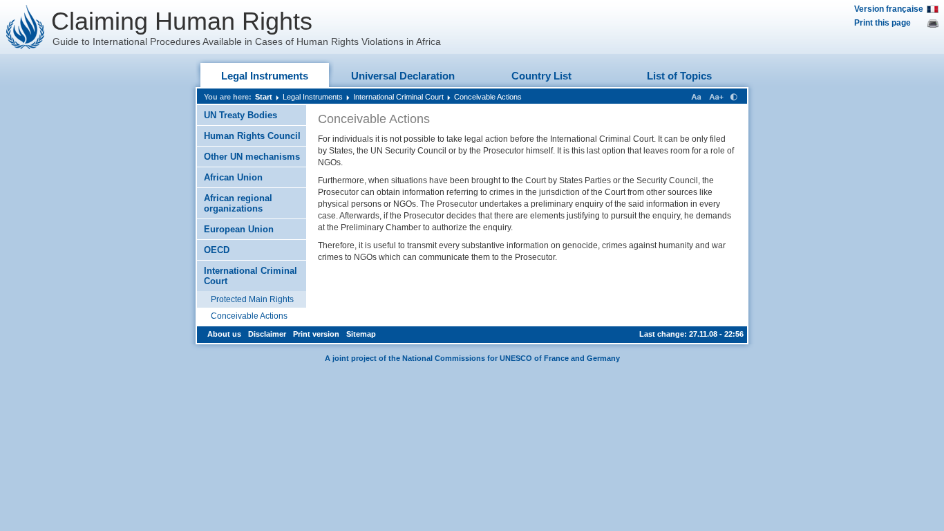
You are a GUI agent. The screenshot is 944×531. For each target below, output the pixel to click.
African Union (233, 177)
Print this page (882, 23)
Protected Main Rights (252, 299)
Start (263, 97)
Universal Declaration (403, 76)
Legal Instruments (264, 76)
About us (224, 334)
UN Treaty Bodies (240, 115)
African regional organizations (238, 203)
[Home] (25, 27)
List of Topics (679, 76)
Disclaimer (267, 334)
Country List (541, 76)
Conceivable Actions (488, 97)
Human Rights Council (252, 136)
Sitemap (361, 334)
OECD (216, 250)
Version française (888, 9)
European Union (239, 229)
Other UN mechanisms (252, 156)
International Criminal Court (398, 97)
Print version (316, 334)
